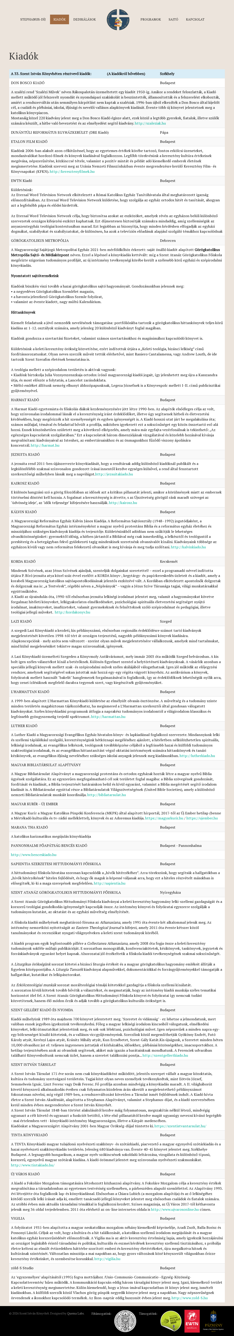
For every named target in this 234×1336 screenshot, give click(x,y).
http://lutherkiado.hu (197, 755)
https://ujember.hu (202, 818)
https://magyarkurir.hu (164, 818)
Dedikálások (84, 19)
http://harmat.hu (45, 445)
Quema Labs (75, 1313)
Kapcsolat (195, 19)
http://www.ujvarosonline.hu (175, 1209)
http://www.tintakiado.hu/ (33, 1165)
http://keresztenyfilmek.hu (72, 171)
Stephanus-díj (33, 19)
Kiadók (59, 19)
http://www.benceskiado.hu (33, 854)
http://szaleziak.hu (150, 123)
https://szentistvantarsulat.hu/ (180, 1125)
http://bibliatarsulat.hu (106, 794)
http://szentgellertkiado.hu (165, 1055)
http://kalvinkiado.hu (188, 546)
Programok (151, 19)
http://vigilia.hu (107, 1258)
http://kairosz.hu (123, 502)
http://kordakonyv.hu (72, 612)
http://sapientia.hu (109, 883)
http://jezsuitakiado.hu (114, 474)
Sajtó (173, 19)
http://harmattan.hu (108, 716)
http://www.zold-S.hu (190, 1297)
